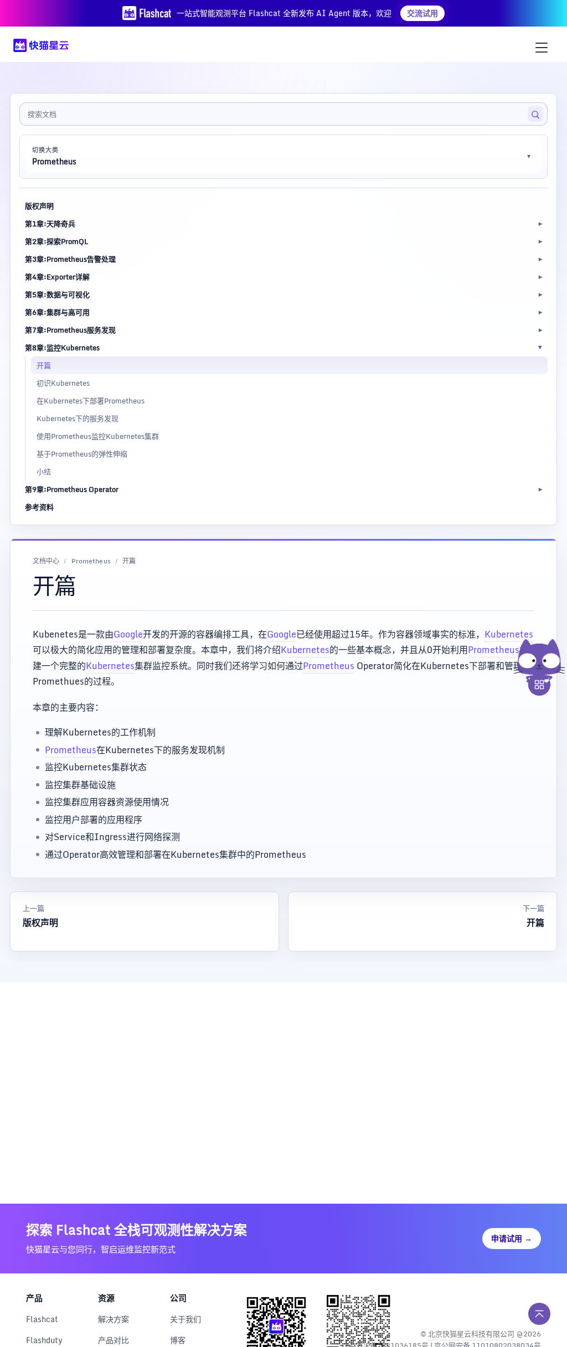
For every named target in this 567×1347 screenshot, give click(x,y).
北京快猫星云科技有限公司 (471, 1334)
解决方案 (113, 1319)
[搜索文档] (535, 114)
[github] (507, 1305)
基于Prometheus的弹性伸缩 (82, 454)
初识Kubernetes (63, 383)
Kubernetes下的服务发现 (77, 418)
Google (128, 634)
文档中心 (46, 561)
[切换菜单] (541, 47)
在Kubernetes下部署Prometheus (91, 401)
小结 (44, 471)
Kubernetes (508, 634)
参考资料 (39, 507)
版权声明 (39, 206)
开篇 (44, 365)
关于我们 (185, 1319)
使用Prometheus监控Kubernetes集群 (98, 436)
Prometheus (91, 561)
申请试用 (511, 1238)
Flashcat (42, 1319)
